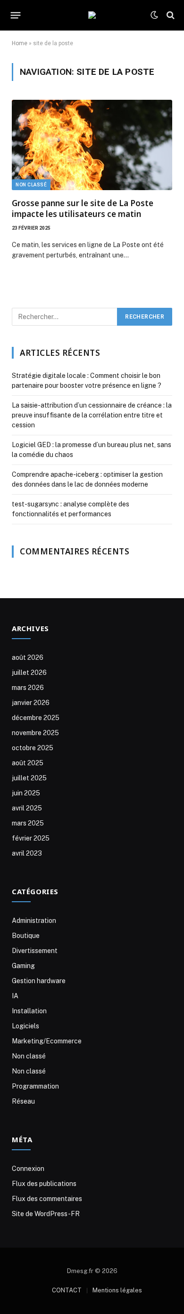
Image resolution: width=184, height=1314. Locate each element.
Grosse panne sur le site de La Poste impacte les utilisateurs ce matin (82, 208)
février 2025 (31, 838)
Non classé (31, 184)
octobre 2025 (32, 748)
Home (19, 43)
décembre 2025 (35, 717)
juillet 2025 (29, 778)
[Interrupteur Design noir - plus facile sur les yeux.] (154, 15)
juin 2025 (26, 793)
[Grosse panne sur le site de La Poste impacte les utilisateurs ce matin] (92, 145)
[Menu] (16, 15)
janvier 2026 (31, 702)
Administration (34, 920)
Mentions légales (117, 1290)
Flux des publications (44, 1183)
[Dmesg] (92, 15)
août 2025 (27, 763)
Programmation (35, 1086)
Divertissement (35, 950)
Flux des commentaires (47, 1198)
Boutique (26, 935)
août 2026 (27, 657)
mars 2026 (28, 687)
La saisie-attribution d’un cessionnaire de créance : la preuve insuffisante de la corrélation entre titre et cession (92, 415)
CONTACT (67, 1290)
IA (15, 996)
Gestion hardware (39, 981)
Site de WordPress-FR (46, 1214)
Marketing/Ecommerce (47, 1041)
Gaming (23, 965)
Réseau (23, 1101)
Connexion (28, 1168)
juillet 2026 (29, 672)
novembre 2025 (35, 733)
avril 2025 (27, 808)
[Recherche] (170, 15)
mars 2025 (28, 823)
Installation (29, 1011)
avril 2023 (27, 853)
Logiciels (25, 1026)
